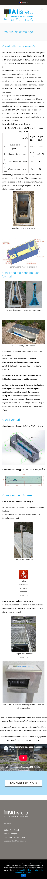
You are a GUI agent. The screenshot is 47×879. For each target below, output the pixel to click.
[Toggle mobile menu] (42, 9)
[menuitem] (23, 2)
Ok (23, 876)
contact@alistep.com (17, 841)
